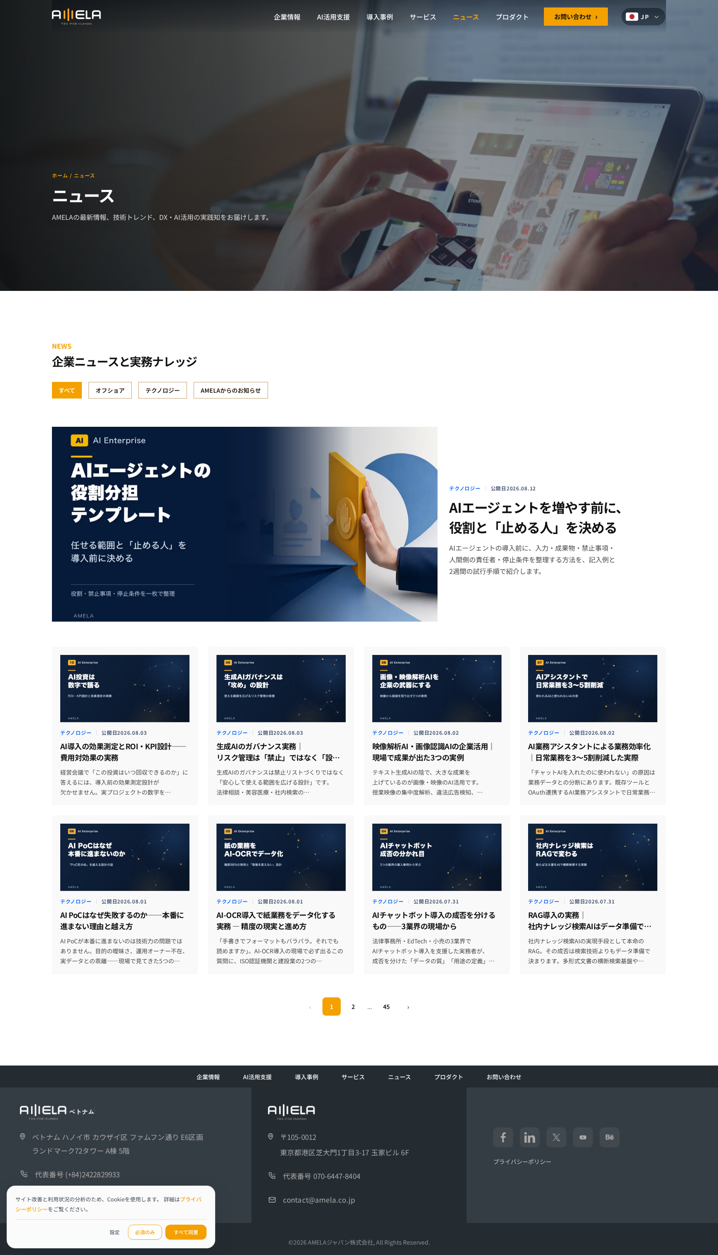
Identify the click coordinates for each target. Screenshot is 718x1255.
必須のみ (145, 1231)
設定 (115, 1231)
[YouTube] (583, 1137)
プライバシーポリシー (522, 1161)
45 (386, 1006)
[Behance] (610, 1137)
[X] (556, 1137)
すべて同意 (186, 1231)
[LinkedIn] (530, 1137)
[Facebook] (503, 1137)
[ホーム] (76, 16)
